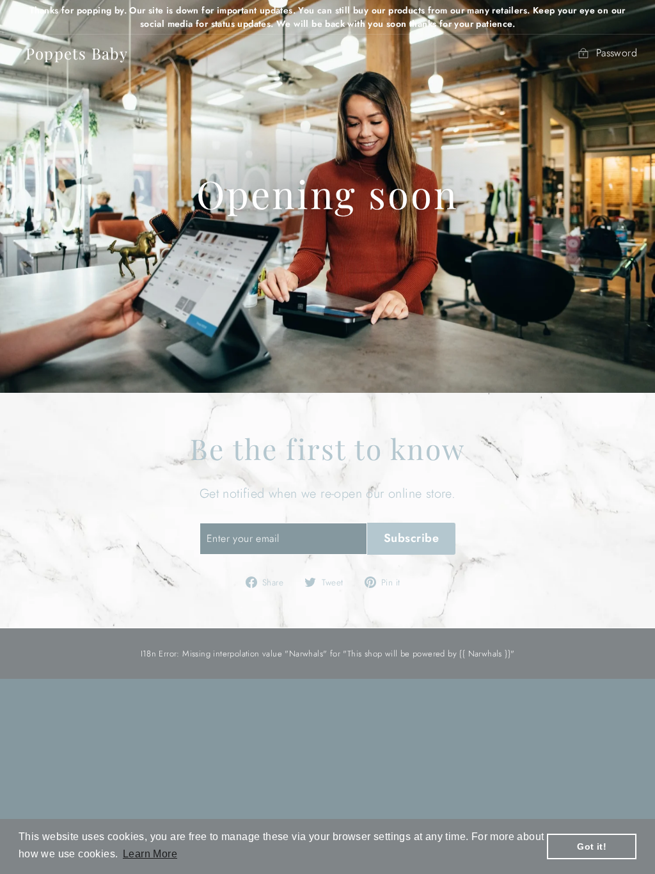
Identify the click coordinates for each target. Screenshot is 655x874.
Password (616, 52)
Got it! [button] (591, 846)
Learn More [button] (150, 853)
